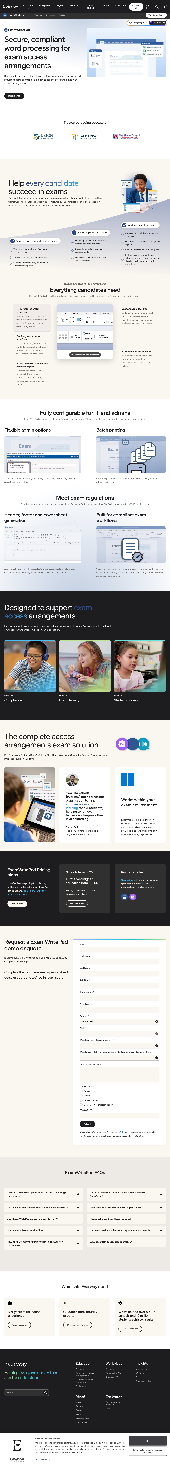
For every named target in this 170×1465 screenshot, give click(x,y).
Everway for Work (114, 1373)
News (78, 1414)
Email (82, 944)
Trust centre (81, 1422)
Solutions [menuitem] (73, 5)
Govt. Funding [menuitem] (90, 6)
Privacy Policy (119, 1132)
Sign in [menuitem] (148, 6)
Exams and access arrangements (85, 1374)
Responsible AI (83, 1418)
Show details (41, 1460)
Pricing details (77, 903)
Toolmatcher (82, 1386)
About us (80, 1402)
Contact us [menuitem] (136, 6)
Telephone (85, 1004)
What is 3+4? (86, 1110)
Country (84, 1016)
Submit (87, 1124)
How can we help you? (90, 1064)
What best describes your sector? (96, 1040)
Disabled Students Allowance (84, 1380)
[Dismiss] (166, 20)
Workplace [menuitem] (44, 5)
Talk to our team (156, 15)
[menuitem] (156, 6)
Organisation (86, 992)
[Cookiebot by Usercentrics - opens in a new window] (17, 1460)
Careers (79, 1410)
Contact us (127, 879)
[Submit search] (45, 1392)
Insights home (142, 1369)
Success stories (143, 1381)
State (82, 1028)
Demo (87, 1091)
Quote (87, 1095)
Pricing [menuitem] (62, 15)
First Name (85, 956)
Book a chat (14, 96)
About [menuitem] (106, 5)
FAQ (108, 1408)
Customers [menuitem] (120, 5)
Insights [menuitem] (59, 5)
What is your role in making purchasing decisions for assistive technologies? (117, 1052)
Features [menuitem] (38, 15)
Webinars (140, 1373)
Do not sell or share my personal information (148, 1451)
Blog (138, 1377)
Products (80, 1369)
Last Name (85, 968)
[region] (85, 673)
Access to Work (113, 1377)
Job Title (84, 980)
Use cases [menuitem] (50, 15)
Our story (80, 1406)
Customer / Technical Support (98, 1105)
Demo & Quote (91, 1100)
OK (147, 1441)
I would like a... (87, 1086)
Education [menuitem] (28, 5)
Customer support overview (114, 1403)
